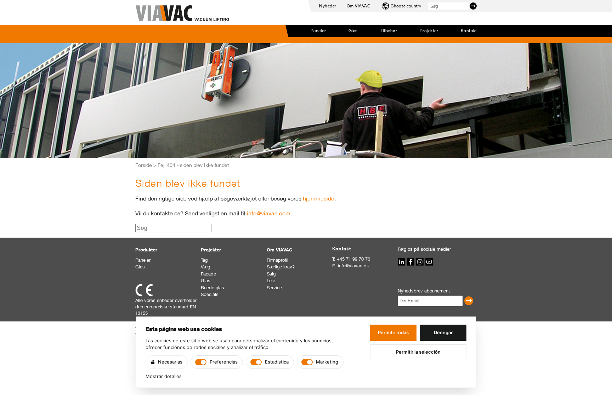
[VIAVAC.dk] (182, 13)
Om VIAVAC (358, 5)
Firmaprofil (277, 260)
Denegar (443, 332)
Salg (271, 274)
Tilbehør (388, 30)
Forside (143, 165)
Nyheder (327, 5)
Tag (204, 260)
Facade (208, 274)
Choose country (406, 5)
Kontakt (469, 30)
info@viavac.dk (353, 265)
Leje (271, 280)
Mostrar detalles (164, 376)
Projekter (429, 30)
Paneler (318, 30)
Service (274, 287)
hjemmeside (318, 198)
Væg (205, 266)
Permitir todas (393, 332)
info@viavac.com (268, 213)
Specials (210, 294)
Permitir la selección (418, 352)
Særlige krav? (281, 266)
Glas (353, 30)
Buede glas (212, 287)
